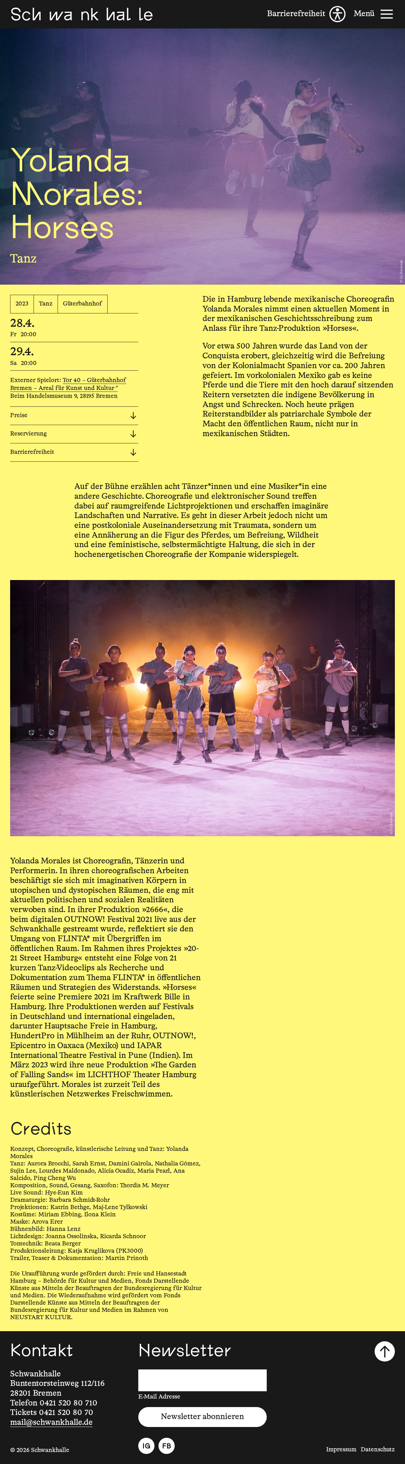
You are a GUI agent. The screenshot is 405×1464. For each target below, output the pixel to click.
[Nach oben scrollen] (385, 1351)
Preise (19, 415)
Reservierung (28, 434)
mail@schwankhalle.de (51, 1422)
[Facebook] (167, 1446)
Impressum (341, 1450)
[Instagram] (146, 1446)
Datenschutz (378, 1450)
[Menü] (374, 14)
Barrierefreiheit (32, 452)
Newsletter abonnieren (202, 1417)
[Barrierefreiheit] (306, 14)
